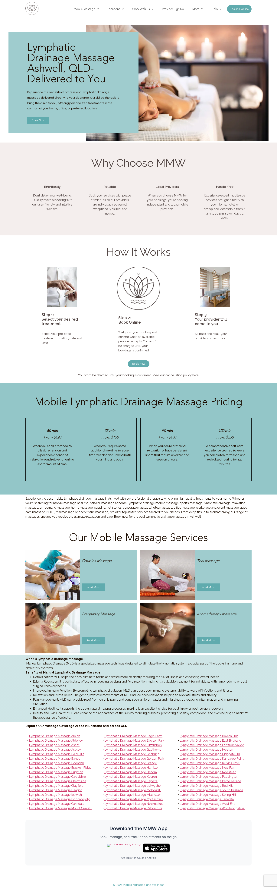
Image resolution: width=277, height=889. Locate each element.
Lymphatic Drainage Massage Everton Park (134, 740)
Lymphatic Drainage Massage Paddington (209, 776)
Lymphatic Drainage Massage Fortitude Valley (212, 745)
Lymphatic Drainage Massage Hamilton (131, 767)
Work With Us (141, 9)
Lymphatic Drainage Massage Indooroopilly (59, 799)
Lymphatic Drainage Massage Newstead (208, 772)
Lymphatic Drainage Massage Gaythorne (132, 749)
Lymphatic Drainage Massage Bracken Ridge (60, 767)
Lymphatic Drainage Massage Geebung (131, 754)
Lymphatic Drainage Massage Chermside (57, 781)
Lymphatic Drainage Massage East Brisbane (210, 740)
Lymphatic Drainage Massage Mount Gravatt (60, 808)
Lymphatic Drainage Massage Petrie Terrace (210, 781)
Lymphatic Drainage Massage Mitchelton (132, 794)
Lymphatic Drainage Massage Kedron (130, 776)
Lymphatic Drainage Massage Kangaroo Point (212, 758)
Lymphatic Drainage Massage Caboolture (133, 808)
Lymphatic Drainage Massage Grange (130, 763)
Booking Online (239, 9)
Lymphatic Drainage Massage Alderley (56, 740)
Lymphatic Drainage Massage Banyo (54, 758)
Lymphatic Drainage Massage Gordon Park (134, 758)
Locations (113, 9)
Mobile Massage (84, 9)
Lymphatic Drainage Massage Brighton (56, 772)
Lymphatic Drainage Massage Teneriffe (207, 799)
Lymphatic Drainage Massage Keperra (131, 781)
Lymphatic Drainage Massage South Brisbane (211, 790)
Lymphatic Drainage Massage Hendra (130, 772)
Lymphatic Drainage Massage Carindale (56, 804)
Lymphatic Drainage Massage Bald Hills (56, 754)
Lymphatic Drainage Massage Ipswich (55, 794)
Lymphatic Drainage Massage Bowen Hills (209, 736)
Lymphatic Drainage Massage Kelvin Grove (210, 763)
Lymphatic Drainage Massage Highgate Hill (210, 754)
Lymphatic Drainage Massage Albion (54, 736)
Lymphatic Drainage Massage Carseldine (57, 776)
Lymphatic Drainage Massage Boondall (56, 763)
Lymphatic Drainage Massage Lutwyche (132, 785)
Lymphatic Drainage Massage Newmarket (133, 804)
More (195, 9)
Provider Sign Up (173, 9)
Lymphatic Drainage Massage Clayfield (56, 785)
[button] (86, 9)
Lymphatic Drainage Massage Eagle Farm (133, 736)
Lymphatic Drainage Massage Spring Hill (208, 794)
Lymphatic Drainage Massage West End (207, 804)
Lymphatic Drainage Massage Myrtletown (133, 799)
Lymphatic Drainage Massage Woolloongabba (212, 808)
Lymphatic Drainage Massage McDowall (132, 790)
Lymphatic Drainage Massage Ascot (54, 745)
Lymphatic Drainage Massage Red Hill (206, 785)
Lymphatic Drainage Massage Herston (206, 749)
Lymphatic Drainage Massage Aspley (55, 749)
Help (214, 9)
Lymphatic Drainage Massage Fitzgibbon (133, 745)
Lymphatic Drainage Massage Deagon (55, 790)
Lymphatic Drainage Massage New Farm (208, 767)
